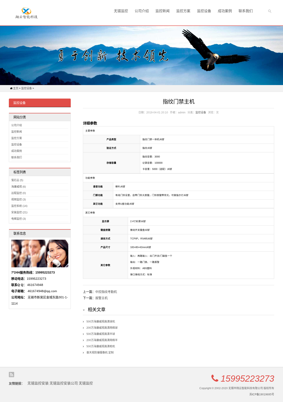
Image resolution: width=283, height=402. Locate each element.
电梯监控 (18, 218)
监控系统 (19, 206)
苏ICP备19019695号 (261, 394)
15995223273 (247, 378)
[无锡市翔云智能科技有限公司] (26, 13)
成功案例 (225, 11)
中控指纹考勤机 (106, 291)
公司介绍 (142, 11)
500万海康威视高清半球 (100, 334)
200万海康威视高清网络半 (102, 340)
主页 (15, 88)
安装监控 (19, 212)
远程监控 (18, 193)
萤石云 (17, 180)
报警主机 (101, 298)
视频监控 (18, 199)
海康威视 (18, 186)
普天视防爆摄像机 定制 (100, 352)
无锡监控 (121, 11)
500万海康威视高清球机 (100, 321)
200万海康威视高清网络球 (102, 327)
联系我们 (246, 11)
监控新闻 (162, 11)
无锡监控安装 (38, 383)
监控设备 (204, 11)
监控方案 (183, 11)
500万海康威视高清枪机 (100, 346)
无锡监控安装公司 (64, 383)
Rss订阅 (11, 374)
